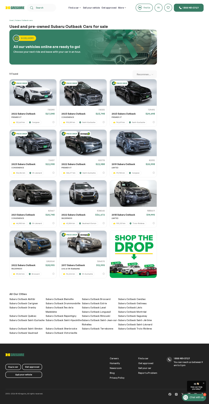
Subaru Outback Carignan (23, 303)
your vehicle (91, 7)
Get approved (108, 7)
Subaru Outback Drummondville (63, 303)
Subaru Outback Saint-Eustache (27, 320)
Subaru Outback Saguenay (132, 316)
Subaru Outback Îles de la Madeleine (59, 309)
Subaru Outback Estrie (94, 303)
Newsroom (116, 368)
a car (74, 7)
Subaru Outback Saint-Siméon (26, 328)
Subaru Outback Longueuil (96, 311)
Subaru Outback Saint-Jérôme (135, 320)
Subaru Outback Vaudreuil (23, 332)
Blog (112, 373)
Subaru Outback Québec (22, 316)
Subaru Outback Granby (22, 307)
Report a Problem (147, 373)
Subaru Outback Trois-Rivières (135, 328)
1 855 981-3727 (190, 7)
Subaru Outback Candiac (132, 299)
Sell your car (144, 368)
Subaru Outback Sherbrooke (61, 328)
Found (13, 73)
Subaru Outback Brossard (96, 299)
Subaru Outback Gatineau (132, 303)
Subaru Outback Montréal (132, 311)
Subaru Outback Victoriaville (61, 332)
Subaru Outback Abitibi (22, 299)
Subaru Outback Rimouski (96, 316)
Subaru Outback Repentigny (61, 316)
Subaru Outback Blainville (60, 299)
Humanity (115, 363)
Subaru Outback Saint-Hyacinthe (64, 320)
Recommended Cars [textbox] (145, 74)
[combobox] (145, 74)
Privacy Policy (117, 377)
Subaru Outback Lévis (130, 307)
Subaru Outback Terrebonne (97, 328)
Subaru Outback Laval (94, 307)
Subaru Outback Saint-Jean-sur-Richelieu (100, 322)
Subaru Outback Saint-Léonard (135, 324)
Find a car (143, 358)
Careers (114, 358)
